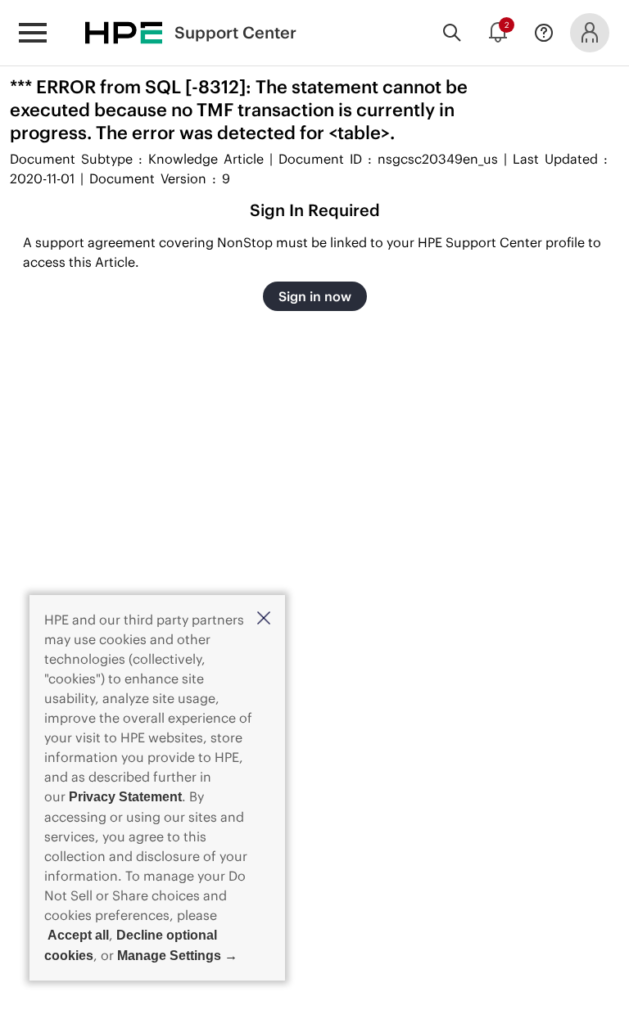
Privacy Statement (125, 797)
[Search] (452, 32)
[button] (263, 619)
